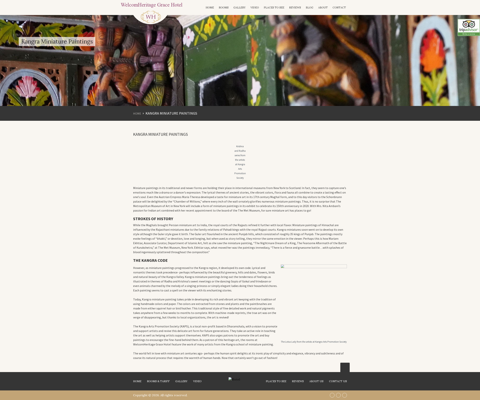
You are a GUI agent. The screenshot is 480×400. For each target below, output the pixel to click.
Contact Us (338, 381)
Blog (309, 7)
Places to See (274, 7)
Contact (339, 7)
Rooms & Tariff (158, 381)
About (323, 7)
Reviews (295, 7)
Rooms (224, 7)
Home (210, 7)
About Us (316, 381)
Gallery (239, 7)
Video (254, 7)
